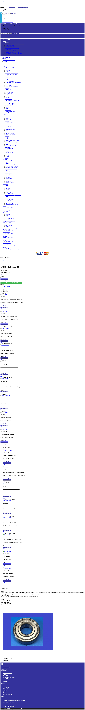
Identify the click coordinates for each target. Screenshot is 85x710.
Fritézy (4, 206)
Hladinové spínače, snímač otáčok (13, 82)
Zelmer (4, 247)
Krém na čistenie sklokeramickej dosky (8, 316)
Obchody (5, 681)
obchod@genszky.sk (23, 7)
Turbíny (7, 156)
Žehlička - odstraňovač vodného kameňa (9, 367)
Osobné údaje (6, 687)
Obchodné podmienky (8, 675)
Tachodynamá (8, 154)
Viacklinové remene (10, 106)
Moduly (7, 88)
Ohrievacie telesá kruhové (11, 166)
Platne (6, 170)
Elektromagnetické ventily (11, 73)
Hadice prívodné (9, 77)
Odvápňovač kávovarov (5, 417)
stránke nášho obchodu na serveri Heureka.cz (29, 605)
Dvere (6, 71)
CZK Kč (4, 17)
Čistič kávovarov (4, 400)
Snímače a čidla (9, 125)
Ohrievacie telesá (9, 92)
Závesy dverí (8, 181)
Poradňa (6, 42)
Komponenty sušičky (10, 46)
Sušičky (4, 114)
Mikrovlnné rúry (7, 222)
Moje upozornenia (7, 694)
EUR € (4, 18)
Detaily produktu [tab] (7, 286)
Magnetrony (8, 224)
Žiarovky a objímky (9, 182)
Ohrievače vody (6, 191)
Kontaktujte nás (6, 678)
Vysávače (5, 213)
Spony (9, 101)
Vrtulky (7, 130)
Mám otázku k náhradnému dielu (11, 283)
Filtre (6, 115)
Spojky (9, 78)
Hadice (7, 75)
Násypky (7, 91)
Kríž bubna (8, 85)
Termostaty (8, 126)
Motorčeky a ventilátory (11, 165)
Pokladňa (3, 32)
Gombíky (7, 162)
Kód (1, 270)
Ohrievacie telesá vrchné (11, 169)
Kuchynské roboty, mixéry (9, 221)
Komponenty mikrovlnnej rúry (12, 52)
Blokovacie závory (9, 67)
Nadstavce (7, 197)
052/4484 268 (12, 7)
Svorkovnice (8, 174)
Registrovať (5, 10)
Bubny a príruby (9, 69)
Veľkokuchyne (6, 232)
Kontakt (2, 7)
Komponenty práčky (10, 45)
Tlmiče (7, 107)
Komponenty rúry (9, 49)
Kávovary (5, 236)
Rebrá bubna (8, 99)
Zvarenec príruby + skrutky (11, 204)
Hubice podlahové (9, 218)
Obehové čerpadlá (9, 148)
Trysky (7, 180)
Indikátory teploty (9, 193)
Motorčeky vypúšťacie (10, 145)
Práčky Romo (8, 95)
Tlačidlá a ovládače (9, 104)
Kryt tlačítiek (8, 141)
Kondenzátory (8, 84)
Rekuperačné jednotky (8, 237)
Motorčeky (8, 89)
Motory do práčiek (9, 103)
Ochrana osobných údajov (9, 677)
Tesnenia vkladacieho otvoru (12, 100)
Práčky (4, 66)
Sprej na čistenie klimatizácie (6, 350)
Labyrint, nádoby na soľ (10, 143)
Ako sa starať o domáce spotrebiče (13, 53)
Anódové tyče (8, 192)
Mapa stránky (6, 680)
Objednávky (5, 688)
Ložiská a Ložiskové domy (11, 86)
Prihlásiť (5, 9)
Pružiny (7, 96)
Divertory (7, 136)
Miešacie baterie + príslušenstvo (13, 195)
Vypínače (7, 210)
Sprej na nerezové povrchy (6, 333)
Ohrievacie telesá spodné (11, 167)
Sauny (4, 240)
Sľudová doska (8, 225)
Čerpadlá (7, 70)
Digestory (5, 211)
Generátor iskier (9, 160)
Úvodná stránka (4, 63)
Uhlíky (6, 108)
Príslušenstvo (8, 173)
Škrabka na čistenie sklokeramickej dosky (9, 384)
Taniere (7, 226)
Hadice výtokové (9, 80)
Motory (7, 121)
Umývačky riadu (6, 132)
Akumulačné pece (7, 229)
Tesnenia (7, 128)
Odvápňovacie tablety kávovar (7, 434)
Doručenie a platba (7, 673)
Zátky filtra (8, 112)
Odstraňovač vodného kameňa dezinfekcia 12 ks (11, 299)
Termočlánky (8, 176)
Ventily (7, 158)
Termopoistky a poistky (11, 245)
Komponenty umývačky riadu (12, 50)
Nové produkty (6, 667)
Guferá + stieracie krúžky (11, 74)
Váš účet (2, 683)
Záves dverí (8, 110)
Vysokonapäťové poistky (11, 228)
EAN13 (2, 291)
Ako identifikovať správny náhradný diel (14, 44)
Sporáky (5, 159)
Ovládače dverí (8, 93)
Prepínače (7, 171)
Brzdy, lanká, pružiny (10, 134)
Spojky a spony (11, 81)
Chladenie (5, 184)
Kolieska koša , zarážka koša (12, 140)
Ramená (7, 151)
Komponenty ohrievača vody (12, 48)
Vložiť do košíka (4, 279)
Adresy (4, 691)
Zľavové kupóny (6, 693)
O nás (4, 41)
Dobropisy (5, 690)
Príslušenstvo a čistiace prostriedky (11, 250)
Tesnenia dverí (8, 178)
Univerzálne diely (7, 243)
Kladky (7, 117)
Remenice (7, 97)
